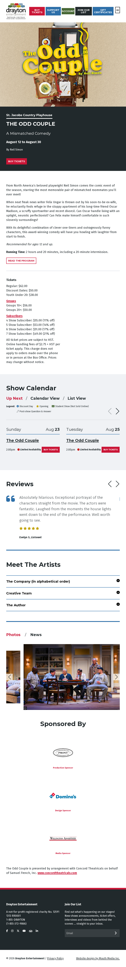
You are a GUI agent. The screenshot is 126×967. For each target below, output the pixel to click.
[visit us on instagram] (12, 930)
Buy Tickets (37, 11)
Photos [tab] (14, 634)
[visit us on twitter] (18, 930)
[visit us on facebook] (7, 930)
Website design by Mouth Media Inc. (98, 958)
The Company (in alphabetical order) (38, 581)
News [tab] (36, 634)
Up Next (14, 398)
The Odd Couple (22, 440)
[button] (117, 411)
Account (68, 11)
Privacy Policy (55, 958)
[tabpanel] (63, 677)
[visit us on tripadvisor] (30, 930)
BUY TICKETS (51, 449)
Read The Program (21, 260)
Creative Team (19, 593)
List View (77, 398)
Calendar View (45, 398)
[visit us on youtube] (24, 930)
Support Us (53, 11)
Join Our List (84, 11)
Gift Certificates (103, 11)
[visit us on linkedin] (37, 930)
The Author (16, 605)
